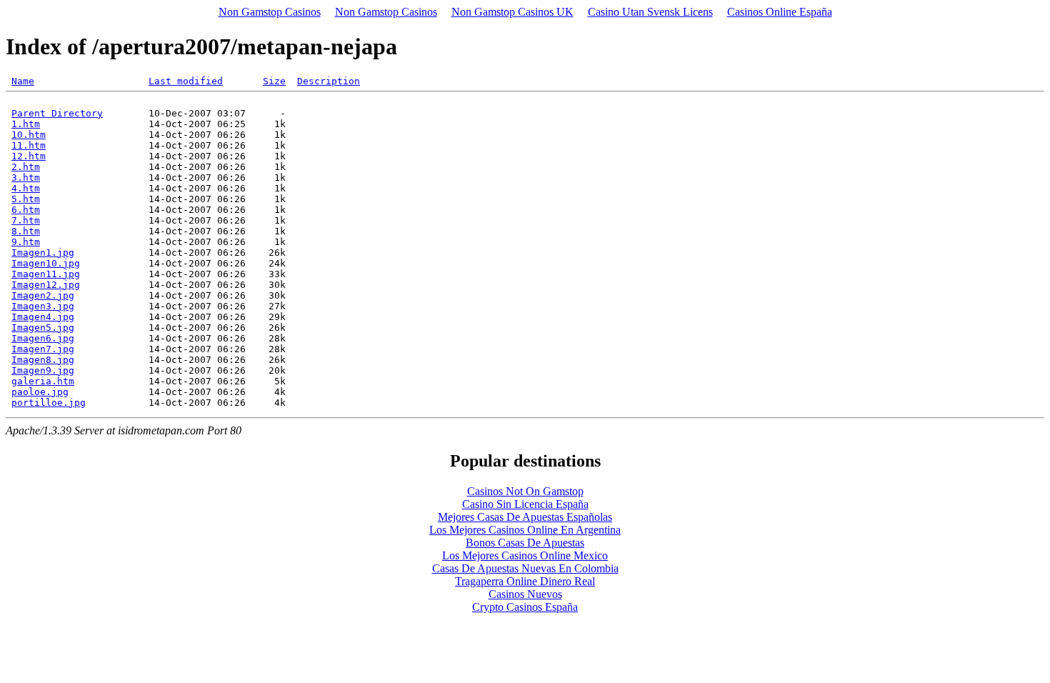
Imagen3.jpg (42, 306)
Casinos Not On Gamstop (525, 491)
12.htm (28, 156)
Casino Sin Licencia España (525, 504)
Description (328, 81)
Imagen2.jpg (42, 295)
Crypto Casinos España (525, 607)
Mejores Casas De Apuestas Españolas (525, 517)
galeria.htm (42, 381)
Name (22, 81)
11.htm (28, 145)
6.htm (25, 209)
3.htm (25, 177)
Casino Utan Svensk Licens (650, 12)
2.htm (25, 166)
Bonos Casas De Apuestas (525, 543)
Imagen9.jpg (42, 370)
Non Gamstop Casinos (270, 12)
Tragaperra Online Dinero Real (525, 581)
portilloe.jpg (48, 402)
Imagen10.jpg (45, 263)
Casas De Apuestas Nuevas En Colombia (525, 568)
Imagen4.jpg (42, 316)
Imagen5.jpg (42, 327)
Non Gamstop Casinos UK (512, 12)
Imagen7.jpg (42, 349)
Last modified (186, 81)
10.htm (28, 134)
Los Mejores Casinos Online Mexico (525, 555)
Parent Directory (57, 113)
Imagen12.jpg (45, 284)
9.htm (25, 241)
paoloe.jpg (40, 392)
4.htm (25, 188)
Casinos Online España (779, 12)
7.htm (25, 220)
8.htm (25, 231)
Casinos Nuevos (525, 594)
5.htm (25, 199)
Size (274, 81)
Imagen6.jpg (42, 338)
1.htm (25, 124)
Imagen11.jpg (45, 274)
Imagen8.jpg (42, 359)
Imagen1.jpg (42, 252)
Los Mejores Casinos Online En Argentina (525, 530)
